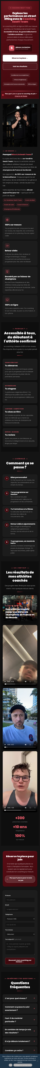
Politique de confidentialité (22, 1065)
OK (11, 1065)
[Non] (38, 1061)
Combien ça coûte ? (14, 1050)
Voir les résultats (20, 66)
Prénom (8, 895)
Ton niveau (9, 930)
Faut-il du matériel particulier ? (13, 1020)
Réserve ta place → (20, 58)
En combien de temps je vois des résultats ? (18, 1031)
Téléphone (9, 914)
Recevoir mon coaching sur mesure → (20, 961)
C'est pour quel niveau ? (16, 998)
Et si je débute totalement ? (17, 1041)
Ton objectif (13, 939)
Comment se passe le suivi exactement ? (17, 1008)
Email (7, 905)
